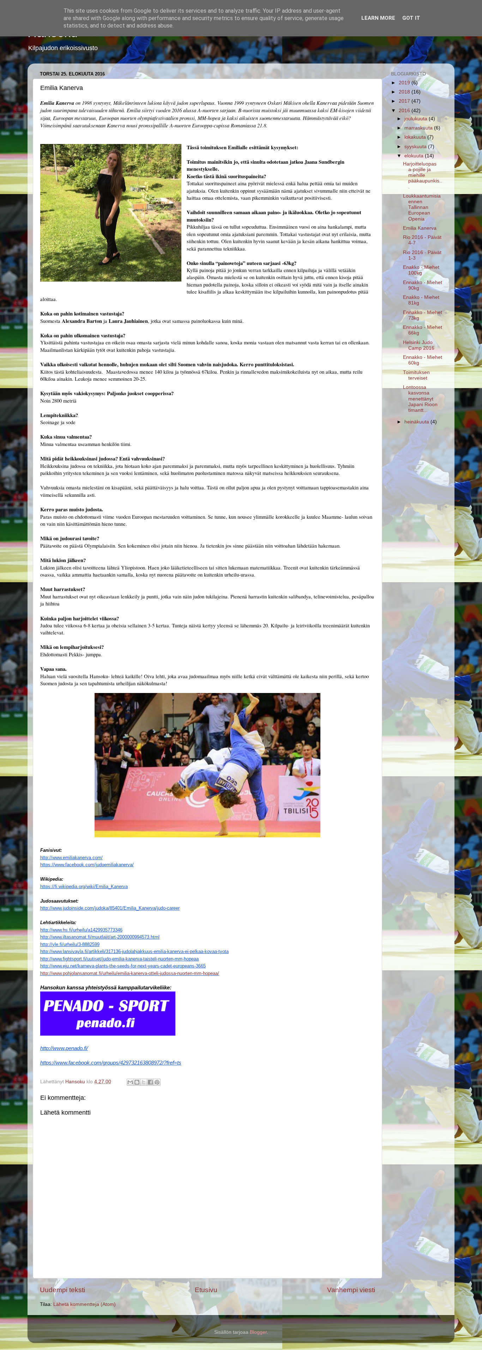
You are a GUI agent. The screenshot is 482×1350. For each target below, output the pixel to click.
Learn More (378, 18)
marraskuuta (419, 128)
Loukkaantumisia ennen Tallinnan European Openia (422, 207)
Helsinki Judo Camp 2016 (418, 345)
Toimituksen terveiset (416, 375)
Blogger (258, 1332)
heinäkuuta (417, 421)
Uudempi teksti (62, 1290)
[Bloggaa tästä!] (136, 1082)
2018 (405, 92)
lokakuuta (415, 137)
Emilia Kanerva (419, 228)
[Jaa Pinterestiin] (157, 1082)
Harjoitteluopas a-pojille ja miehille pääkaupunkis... (422, 175)
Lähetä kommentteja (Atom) (84, 1304)
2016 (405, 110)
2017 (405, 101)
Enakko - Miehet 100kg (421, 270)
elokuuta (414, 155)
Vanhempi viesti (351, 1290)
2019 (405, 82)
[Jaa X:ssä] (143, 1082)
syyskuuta (416, 146)
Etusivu (206, 1290)
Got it (411, 18)
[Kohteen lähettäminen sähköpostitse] (130, 1082)
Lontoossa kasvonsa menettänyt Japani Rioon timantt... (420, 399)
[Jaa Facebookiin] (150, 1082)
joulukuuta (416, 118)
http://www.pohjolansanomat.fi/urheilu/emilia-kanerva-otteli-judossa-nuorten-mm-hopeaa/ (129, 973)
